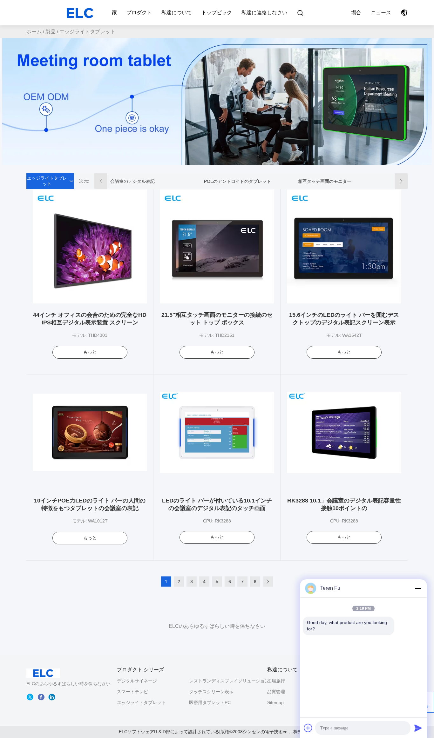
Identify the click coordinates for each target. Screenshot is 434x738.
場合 (356, 12)
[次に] (268, 581)
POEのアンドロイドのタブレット (237, 181)
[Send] (418, 728)
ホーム (34, 31)
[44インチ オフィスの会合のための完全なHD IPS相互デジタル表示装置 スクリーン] (90, 246)
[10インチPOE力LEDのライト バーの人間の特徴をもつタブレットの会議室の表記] (90, 432)
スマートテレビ (132, 691)
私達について (176, 12)
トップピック (216, 12)
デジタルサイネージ (137, 680)
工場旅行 (276, 680)
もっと (90, 352)
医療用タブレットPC (210, 702)
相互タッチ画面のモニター (324, 181)
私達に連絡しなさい (264, 12)
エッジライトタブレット (141, 702)
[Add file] (308, 728)
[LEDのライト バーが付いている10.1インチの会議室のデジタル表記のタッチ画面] (217, 432)
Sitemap (275, 702)
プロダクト (139, 12)
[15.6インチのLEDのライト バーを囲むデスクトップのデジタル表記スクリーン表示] (344, 246)
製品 (50, 31)
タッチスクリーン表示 (211, 691)
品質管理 (276, 691)
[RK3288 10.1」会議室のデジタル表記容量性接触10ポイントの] (344, 432)
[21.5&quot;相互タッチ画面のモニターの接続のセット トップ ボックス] (217, 246)
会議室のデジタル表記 (132, 181)
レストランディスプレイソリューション (229, 680)
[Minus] (418, 588)
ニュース (381, 12)
